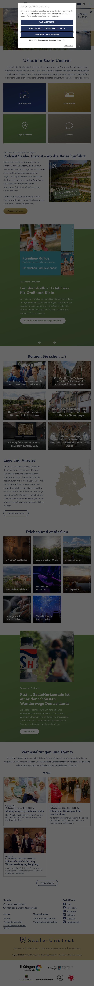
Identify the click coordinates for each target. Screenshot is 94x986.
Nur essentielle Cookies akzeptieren (47, 28)
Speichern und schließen (47, 34)
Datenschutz (68, 46)
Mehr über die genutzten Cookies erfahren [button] (45, 40)
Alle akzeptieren (47, 22)
